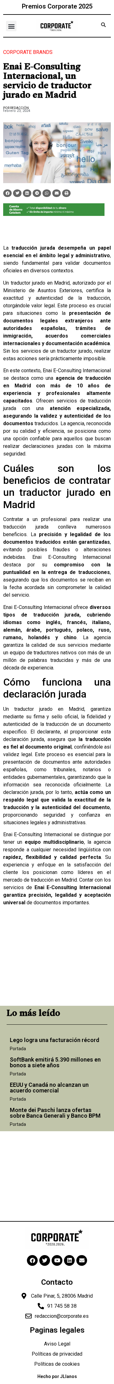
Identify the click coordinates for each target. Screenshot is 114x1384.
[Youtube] (57, 1260)
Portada (18, 1048)
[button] (11, 26)
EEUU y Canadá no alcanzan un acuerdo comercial (49, 1087)
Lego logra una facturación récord (54, 1040)
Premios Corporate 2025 (57, 6)
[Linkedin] (69, 1260)
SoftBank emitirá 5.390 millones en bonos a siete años (55, 1062)
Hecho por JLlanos (57, 1376)
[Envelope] (81, 1260)
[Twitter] (44, 1260)
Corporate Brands (28, 52)
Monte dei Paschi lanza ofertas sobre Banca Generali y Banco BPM (55, 1113)
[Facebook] (32, 1260)
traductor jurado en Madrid (40, 283)
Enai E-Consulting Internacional (77, 371)
